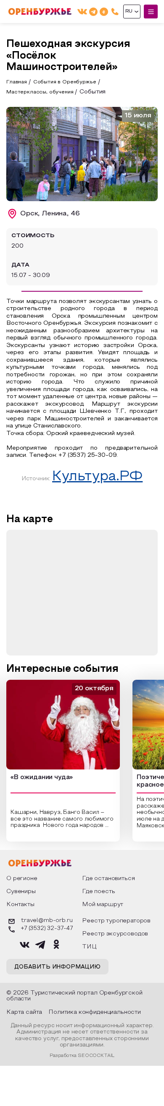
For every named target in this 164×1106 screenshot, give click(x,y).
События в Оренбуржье (64, 82)
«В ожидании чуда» (42, 777)
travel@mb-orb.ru (46, 920)
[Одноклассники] (104, 11)
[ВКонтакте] (82, 11)
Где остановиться (108, 878)
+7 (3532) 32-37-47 (47, 928)
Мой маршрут (102, 904)
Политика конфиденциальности (94, 1012)
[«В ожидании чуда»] (63, 724)
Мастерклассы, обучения (39, 92)
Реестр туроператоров (116, 921)
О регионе (21, 878)
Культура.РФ (97, 477)
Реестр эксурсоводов (115, 934)
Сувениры (21, 891)
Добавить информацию (57, 967)
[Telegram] (93, 11)
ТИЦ (89, 947)
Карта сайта (24, 1012)
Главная (16, 82)
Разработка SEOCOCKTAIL (82, 1056)
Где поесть (98, 891)
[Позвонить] (115, 11)
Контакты (20, 904)
